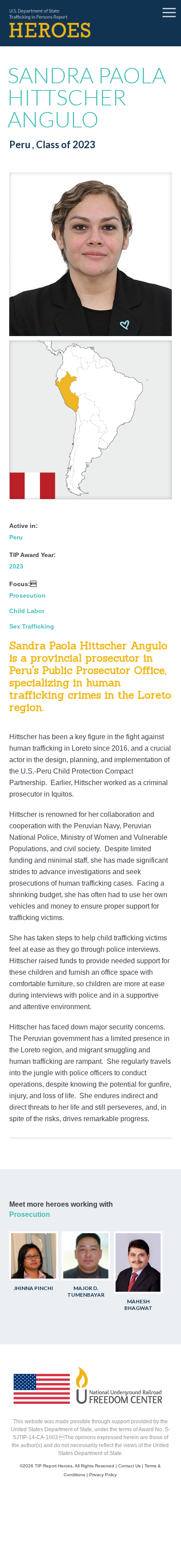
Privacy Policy (103, 1474)
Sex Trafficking (31, 626)
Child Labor (26, 610)
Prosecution (27, 595)
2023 (16, 566)
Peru (16, 537)
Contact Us (129, 1465)
